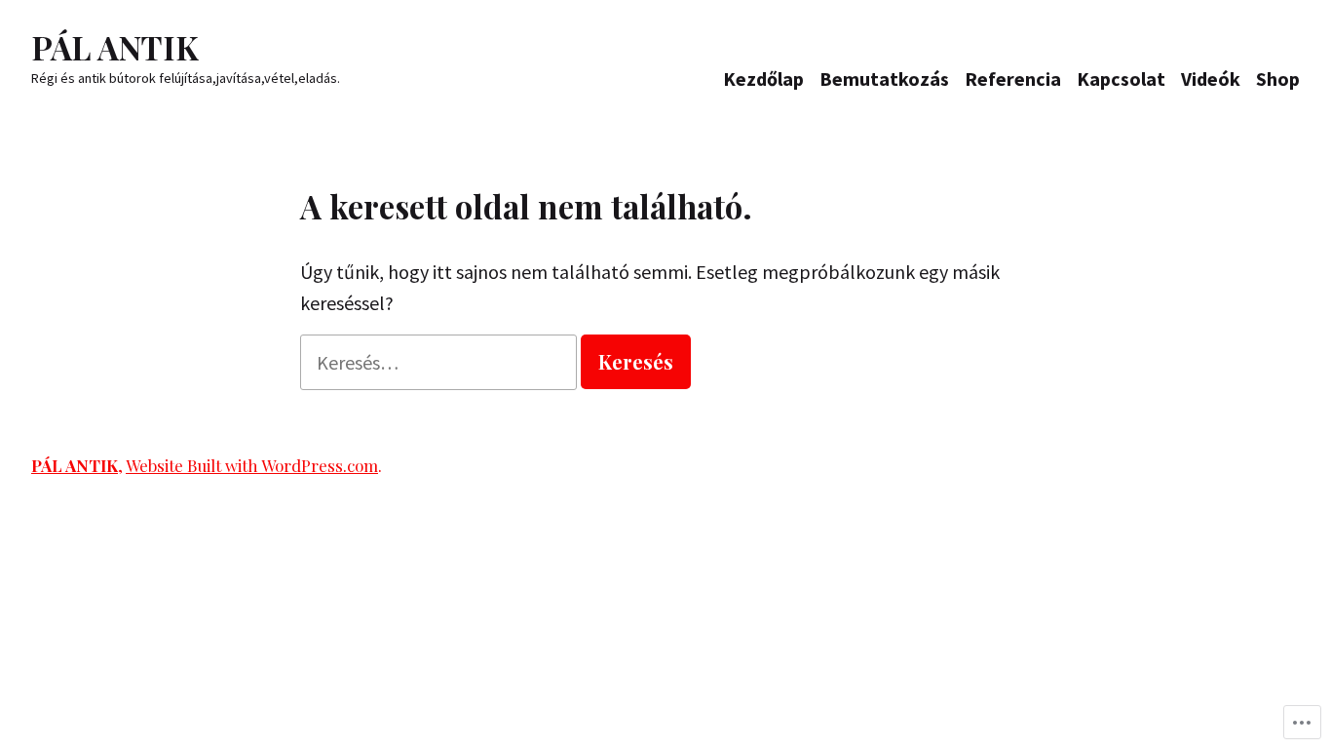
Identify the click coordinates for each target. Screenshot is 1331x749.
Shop (1278, 78)
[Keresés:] (440, 362)
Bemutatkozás (884, 78)
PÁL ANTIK (115, 46)
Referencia (1013, 78)
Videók (1210, 78)
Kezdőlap (763, 78)
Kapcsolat (1121, 78)
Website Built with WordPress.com (252, 465)
